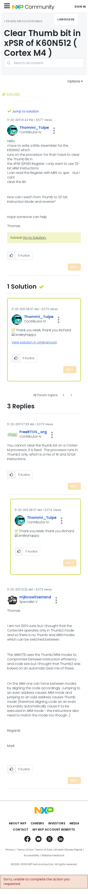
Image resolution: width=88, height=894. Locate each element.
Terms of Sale (43, 849)
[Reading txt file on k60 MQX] (64, 395)
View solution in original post (34, 342)
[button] (54, 130)
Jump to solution (25, 111)
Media (74, 823)
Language (66, 19)
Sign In (80, 7)
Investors (56, 823)
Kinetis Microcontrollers (24, 21)
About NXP (18, 823)
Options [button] (73, 81)
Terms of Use (25, 849)
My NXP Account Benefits (54, 829)
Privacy (10, 849)
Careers (37, 823)
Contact (20, 829)
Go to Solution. (34, 237)
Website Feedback (53, 855)
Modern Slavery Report (68, 849)
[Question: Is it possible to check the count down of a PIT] (71, 395)
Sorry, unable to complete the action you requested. (36, 881)
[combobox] (44, 63)
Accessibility (31, 855)
